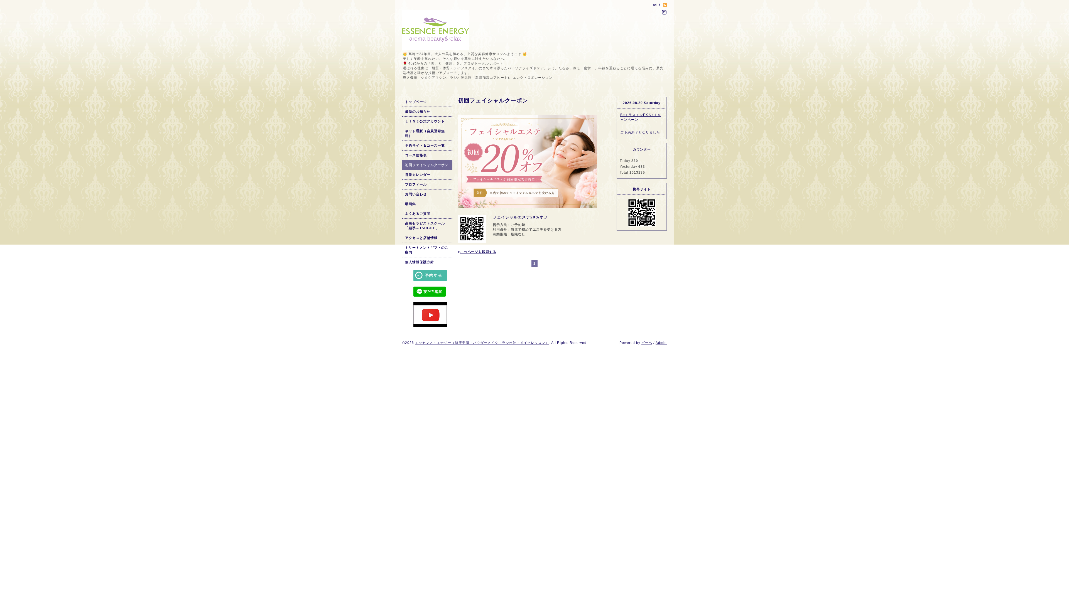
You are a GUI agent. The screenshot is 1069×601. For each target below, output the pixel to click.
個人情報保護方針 (419, 262)
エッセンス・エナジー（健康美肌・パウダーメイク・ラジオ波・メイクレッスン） (482, 343)
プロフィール (416, 184)
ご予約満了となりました (640, 132)
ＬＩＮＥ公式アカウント (425, 121)
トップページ (416, 102)
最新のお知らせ (417, 112)
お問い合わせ (416, 194)
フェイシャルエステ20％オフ (520, 217)
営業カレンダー (417, 175)
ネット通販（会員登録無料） (425, 133)
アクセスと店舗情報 (421, 238)
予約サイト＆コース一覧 (425, 145)
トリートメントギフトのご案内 (426, 250)
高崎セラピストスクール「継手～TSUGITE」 (425, 225)
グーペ (646, 343)
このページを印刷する (478, 252)
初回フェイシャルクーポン (426, 165)
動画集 (410, 204)
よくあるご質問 (417, 214)
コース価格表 (416, 155)
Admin (661, 343)
